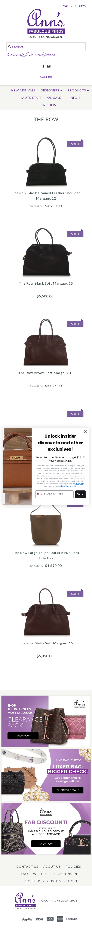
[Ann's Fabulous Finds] (46, 36)
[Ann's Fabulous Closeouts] (46, 746)
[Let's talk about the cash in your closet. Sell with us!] (46, 800)
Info (75, 97)
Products (78, 90)
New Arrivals (23, 90)
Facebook (43, 66)
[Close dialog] (85, 431)
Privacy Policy (80, 483)
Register (32, 881)
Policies (75, 866)
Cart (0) (46, 76)
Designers (51, 90)
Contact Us (27, 866)
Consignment (66, 874)
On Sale (55, 97)
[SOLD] (46, 138)
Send (80, 494)
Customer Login (62, 881)
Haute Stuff (31, 97)
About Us (52, 866)
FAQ (24, 874)
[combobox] (39, 494)
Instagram (48, 66)
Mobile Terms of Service (68, 486)
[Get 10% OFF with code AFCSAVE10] (46, 853)
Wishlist (50, 105)
